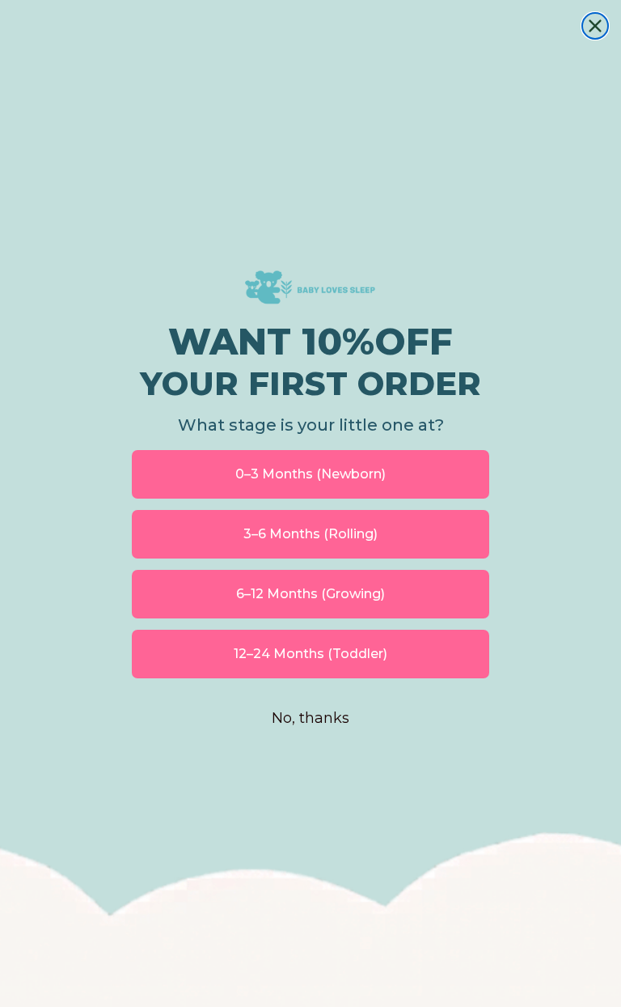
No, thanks (310, 718)
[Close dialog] (595, 26)
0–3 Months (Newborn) (310, 474)
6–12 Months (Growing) (310, 593)
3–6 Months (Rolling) (310, 534)
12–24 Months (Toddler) (310, 653)
